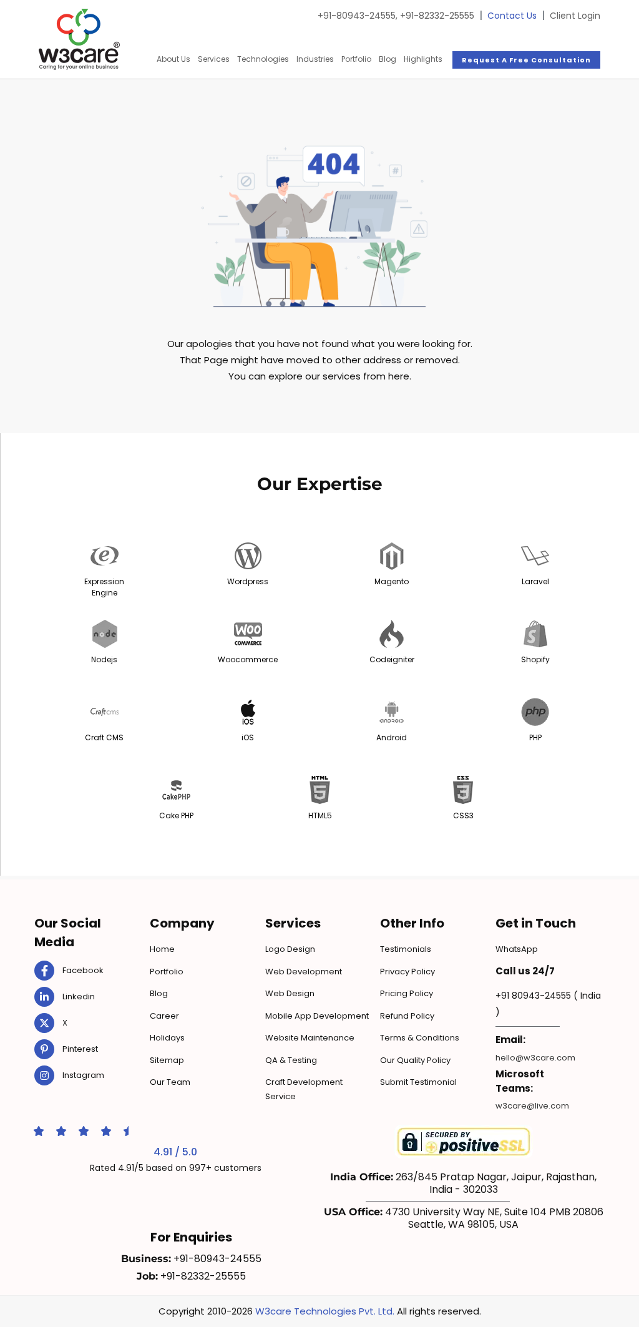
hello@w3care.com (535, 1058)
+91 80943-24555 (533, 995)
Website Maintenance (309, 1038)
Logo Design (290, 949)
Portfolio (356, 59)
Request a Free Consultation (526, 60)
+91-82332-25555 (437, 15)
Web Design (290, 993)
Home (162, 949)
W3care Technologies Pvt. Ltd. (324, 1311)
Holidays (167, 1038)
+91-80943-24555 (358, 15)
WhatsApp (516, 949)
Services (214, 59)
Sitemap (167, 1060)
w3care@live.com (532, 1106)
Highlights (423, 59)
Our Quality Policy (415, 1060)
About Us (173, 59)
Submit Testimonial (418, 1082)
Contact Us (512, 15)
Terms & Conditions (419, 1038)
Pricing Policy (406, 993)
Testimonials (405, 949)
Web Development (303, 971)
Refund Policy (407, 1016)
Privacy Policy (407, 971)
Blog (387, 59)
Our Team (170, 1082)
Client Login (575, 15)
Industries (315, 59)
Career (164, 1016)
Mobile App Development (317, 1016)
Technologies (263, 59)
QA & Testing (291, 1060)
